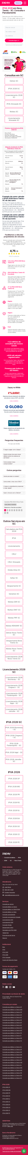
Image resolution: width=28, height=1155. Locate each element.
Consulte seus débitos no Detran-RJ (12, 1047)
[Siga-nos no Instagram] (10, 987)
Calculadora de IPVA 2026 (14, 530)
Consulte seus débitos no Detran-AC (12, 1025)
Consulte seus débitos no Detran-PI (11, 1035)
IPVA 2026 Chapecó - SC (14, 736)
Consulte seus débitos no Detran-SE (12, 1078)
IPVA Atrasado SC (14, 104)
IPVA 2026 (5, 955)
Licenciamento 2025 (7, 920)
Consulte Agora (13, 40)
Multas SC (14, 112)
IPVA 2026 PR (14, 794)
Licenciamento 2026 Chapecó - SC (14, 686)
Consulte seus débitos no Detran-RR (12, 1038)
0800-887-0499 (9, 890)
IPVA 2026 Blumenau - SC (14, 728)
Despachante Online (7, 927)
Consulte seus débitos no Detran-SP (12, 1049)
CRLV (14, 554)
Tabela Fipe (5, 933)
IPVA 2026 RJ (13, 810)
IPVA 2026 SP (14, 779)
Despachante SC (14, 586)
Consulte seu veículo (8, 904)
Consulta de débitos (9, 857)
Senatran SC (14, 594)
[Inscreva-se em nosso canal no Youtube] (14, 987)
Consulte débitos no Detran (9, 907)
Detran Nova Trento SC (14, 634)
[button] (14, 450)
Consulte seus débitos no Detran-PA (12, 1033)
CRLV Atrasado (14, 562)
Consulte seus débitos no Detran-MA (12, 1068)
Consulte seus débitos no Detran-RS (12, 1052)
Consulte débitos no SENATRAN (11, 909)
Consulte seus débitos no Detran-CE (12, 1020)
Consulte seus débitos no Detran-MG (12, 1009)
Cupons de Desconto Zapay (9, 960)
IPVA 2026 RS (14, 802)
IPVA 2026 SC (14, 89)
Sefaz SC (14, 578)
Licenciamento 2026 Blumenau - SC (14, 678)
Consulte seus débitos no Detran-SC (12, 1015)
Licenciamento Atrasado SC (14, 119)
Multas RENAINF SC (14, 626)
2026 (5, 860)
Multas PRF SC (14, 618)
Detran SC (14, 81)
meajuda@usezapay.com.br (12, 895)
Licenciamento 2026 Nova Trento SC (14, 658)
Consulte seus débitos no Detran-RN (12, 1054)
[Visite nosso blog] (3, 987)
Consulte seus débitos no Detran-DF (12, 1007)
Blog (3, 947)
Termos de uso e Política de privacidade (14, 45)
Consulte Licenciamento (8, 914)
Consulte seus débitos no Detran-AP (12, 1022)
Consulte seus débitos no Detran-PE (12, 1017)
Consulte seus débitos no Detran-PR (12, 1012)
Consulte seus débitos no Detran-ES (12, 1060)
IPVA (14, 538)
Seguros (4, 938)
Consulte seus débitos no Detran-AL (12, 1065)
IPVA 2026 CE (14, 834)
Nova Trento (17, 860)
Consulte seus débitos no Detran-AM (12, 1062)
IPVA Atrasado (6, 957)
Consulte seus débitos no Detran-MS (12, 1070)
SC (11, 860)
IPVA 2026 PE (14, 842)
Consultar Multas (6, 925)
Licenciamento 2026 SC (14, 96)
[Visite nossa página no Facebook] (6, 987)
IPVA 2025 (5, 952)
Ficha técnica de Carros (8, 935)
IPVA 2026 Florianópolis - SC (14, 744)
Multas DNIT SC (14, 610)
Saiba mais (10, 1126)
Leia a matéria (14, 401)
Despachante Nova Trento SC (14, 642)
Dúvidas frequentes (10, 892)
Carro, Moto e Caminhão (10, 504)
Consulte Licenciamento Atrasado (11, 917)
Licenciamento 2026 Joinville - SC (14, 710)
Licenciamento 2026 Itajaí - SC (14, 702)
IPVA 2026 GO (14, 826)
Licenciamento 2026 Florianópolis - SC (14, 694)
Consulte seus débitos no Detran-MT (12, 1030)
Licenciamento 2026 (7, 922)
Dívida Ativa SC (14, 570)
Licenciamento (14, 546)
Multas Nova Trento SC (14, 650)
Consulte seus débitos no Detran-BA (12, 1057)
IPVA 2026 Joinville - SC (14, 760)
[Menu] (25, 3)
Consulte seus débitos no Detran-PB (12, 1073)
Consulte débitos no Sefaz (9, 912)
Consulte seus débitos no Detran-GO (12, 1028)
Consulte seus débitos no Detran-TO (12, 1041)
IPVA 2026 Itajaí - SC (14, 752)
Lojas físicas (8, 887)
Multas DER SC (14, 602)
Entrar (17, 3)
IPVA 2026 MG (14, 786)
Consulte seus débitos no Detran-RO (12, 1075)
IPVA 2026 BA (14, 818)
